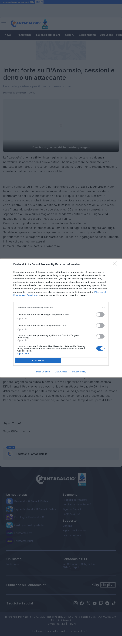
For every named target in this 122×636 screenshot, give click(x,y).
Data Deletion (43, 371)
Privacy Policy (79, 371)
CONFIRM (38, 360)
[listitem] (61, 307)
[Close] (116, 265)
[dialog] (61, 318)
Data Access (61, 371)
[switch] (100, 314)
